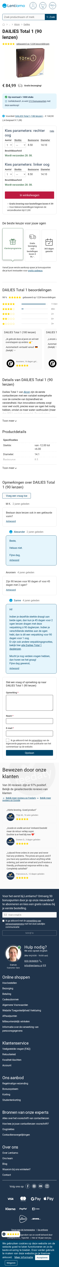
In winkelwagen (29, 195)
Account (6, 1065)
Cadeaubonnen (10, 999)
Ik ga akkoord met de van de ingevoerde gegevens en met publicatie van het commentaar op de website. (28, 743)
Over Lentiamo (10, 1153)
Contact (6, 1175)
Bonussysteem (10, 1089)
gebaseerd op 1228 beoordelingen (32, 43)
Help (52, 131)
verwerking (36, 740)
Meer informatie (23, 1257)
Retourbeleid (9, 1054)
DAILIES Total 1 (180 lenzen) (29, 116)
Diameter (45, 140)
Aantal (8, 140)
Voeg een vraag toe (16, 495)
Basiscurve (33, 140)
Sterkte (18, 140)
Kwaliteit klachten (11, 1060)
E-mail (10, 728)
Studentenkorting (11, 1100)
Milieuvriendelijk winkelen (16, 1021)
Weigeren (11, 1262)
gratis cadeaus (35, 270)
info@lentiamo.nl (33, 965)
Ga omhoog (43, 1229)
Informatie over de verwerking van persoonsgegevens (20, 1028)
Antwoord (11, 521)
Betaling (6, 994)
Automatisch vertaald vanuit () (20, 352)
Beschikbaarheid (13, 151)
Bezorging (7, 988)
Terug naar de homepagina (23, 1229)
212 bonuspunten (37, 101)
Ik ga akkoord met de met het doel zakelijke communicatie (25, 923)
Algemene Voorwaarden (15, 1005)
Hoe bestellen (9, 983)
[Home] (3, 24)
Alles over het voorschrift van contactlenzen (25, 1118)
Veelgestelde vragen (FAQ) (16, 1049)
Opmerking (12, 692)
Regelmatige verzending (15, 1083)
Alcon (17, 24)
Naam (9, 715)
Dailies (27, 24)
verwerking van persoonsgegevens (23, 922)
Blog (4, 1164)
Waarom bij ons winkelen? (16, 1169)
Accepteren (42, 1257)
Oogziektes (8, 1129)
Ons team (7, 1158)
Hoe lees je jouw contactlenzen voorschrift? (25, 1123)
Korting (6, 1094)
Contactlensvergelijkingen (16, 1134)
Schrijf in (29, 932)
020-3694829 (31, 960)
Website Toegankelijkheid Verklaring (21, 1010)
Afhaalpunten (9, 1016)
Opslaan (29, 753)
